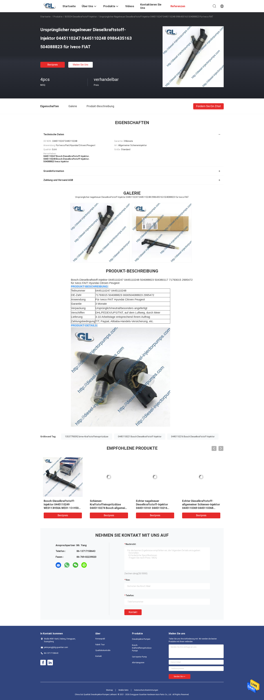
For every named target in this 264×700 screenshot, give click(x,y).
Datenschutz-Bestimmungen (146, 690)
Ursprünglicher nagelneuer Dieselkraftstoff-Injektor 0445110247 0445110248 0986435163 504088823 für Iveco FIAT (61, 508)
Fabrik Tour (100, 645)
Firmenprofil (100, 639)
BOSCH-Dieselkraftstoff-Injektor (81, 16)
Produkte (57, 16)
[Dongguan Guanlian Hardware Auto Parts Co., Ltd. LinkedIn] (50, 662)
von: (128, 580)
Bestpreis (52, 64)
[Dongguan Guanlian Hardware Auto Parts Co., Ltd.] (49, 6)
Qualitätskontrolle (102, 650)
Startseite (45, 16)
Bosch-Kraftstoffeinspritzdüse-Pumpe (142, 648)
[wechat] (75, 565)
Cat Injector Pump (139, 657)
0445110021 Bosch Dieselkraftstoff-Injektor (139, 436)
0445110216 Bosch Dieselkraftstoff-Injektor (193, 436)
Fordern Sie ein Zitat (208, 106)
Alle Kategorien (138, 663)
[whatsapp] (67, 565)
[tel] (92, 565)
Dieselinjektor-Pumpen (141, 639)
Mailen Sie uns (80, 64)
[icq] (84, 565)
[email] (58, 565)
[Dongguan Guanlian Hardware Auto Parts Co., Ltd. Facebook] (43, 662)
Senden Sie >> (179, 676)
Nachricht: (131, 544)
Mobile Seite (123, 690)
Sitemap (109, 690)
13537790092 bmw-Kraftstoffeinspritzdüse (86, 436)
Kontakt (133, 612)
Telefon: (130, 595)
